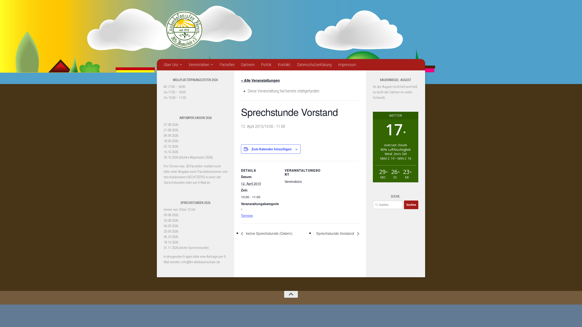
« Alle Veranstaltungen (260, 80)
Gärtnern (248, 64)
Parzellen (227, 64)
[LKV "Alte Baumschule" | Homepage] (184, 29)
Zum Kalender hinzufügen (271, 149)
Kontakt (284, 64)
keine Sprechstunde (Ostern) (268, 233)
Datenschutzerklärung (314, 64)
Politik (266, 64)
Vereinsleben (198, 64)
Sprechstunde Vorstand (335, 233)
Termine (247, 215)
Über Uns (170, 64)
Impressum (347, 64)
